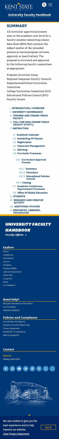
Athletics (7, 264)
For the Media (9, 306)
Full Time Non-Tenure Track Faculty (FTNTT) (31, 123)
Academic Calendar (28, 134)
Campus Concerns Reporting (16, 324)
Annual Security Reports (14, 321)
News (5, 281)
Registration (24, 142)
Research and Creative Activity (28, 201)
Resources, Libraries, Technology (27, 211)
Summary (31, 168)
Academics (8, 254)
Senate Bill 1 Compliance (14, 331)
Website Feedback (11, 310)
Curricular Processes (29, 153)
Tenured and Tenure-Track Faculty (30, 117)
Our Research (9, 285)
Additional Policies (27, 206)
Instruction (20, 128)
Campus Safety (10, 268)
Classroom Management (31, 146)
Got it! (48, 427)
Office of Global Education (32, 192)
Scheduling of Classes (30, 138)
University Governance (27, 112)
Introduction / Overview (28, 108)
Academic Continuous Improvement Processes (31, 187)
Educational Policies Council (38, 177)
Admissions (8, 258)
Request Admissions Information (18, 303)
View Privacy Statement (16, 434)
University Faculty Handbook (29, 14)
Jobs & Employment (12, 271)
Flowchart (32, 172)
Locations (7, 278)
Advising (22, 149)
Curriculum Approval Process (34, 161)
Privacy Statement (11, 328)
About (6, 251)
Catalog (26, 182)
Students (19, 196)
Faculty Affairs (14, 234)
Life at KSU (8, 275)
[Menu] (50, 5)
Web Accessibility (11, 335)
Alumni (6, 261)
